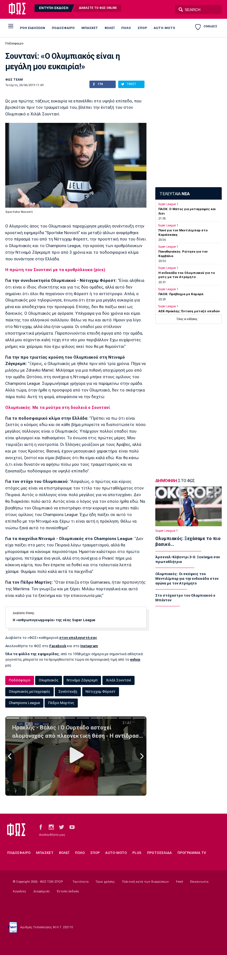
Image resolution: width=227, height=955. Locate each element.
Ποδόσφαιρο (14, 43)
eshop (135, 659)
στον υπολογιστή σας (78, 638)
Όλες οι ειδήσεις (187, 319)
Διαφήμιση (41, 891)
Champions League (24, 703)
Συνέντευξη (67, 691)
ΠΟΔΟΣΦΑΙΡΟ (63, 28)
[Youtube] (71, 827)
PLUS (136, 853)
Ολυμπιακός (48, 680)
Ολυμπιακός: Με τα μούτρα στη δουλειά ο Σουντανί (57, 407)
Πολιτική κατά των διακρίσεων (145, 881)
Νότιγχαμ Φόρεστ (100, 691)
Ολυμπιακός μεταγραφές (29, 691)
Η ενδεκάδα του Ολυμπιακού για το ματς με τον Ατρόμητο (186, 275)
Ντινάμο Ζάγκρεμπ (82, 680)
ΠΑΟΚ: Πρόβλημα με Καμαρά (180, 294)
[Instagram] (51, 827)
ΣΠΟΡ (142, 28)
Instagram (89, 646)
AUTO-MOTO (164, 28)
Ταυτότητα (81, 881)
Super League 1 (168, 204)
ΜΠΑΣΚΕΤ (89, 28)
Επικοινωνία (199, 881)
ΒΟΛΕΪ (110, 28)
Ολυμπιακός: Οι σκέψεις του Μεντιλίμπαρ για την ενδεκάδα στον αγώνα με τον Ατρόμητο (186, 578)
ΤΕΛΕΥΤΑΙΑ (174, 193)
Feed (179, 881)
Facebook (57, 646)
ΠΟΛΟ (126, 28)
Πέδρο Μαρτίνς (61, 703)
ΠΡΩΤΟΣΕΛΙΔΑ (159, 853)
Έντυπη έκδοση (68, 891)
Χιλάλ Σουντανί (118, 680)
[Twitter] (61, 827)
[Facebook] (40, 827)
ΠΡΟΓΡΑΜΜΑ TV (191, 853)
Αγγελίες (19, 891)
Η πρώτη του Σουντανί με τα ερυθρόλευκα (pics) (55, 269)
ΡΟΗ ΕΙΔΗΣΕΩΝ (32, 28)
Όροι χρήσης (105, 881)
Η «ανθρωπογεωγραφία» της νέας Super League (54, 620)
